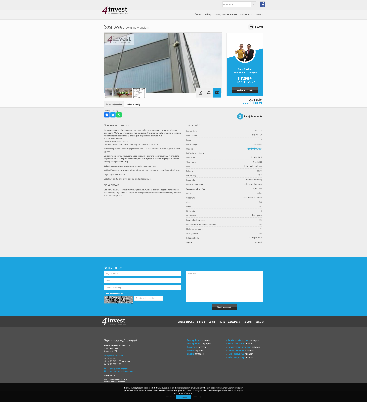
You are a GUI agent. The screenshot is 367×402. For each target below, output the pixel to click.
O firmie (197, 14)
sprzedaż (199, 340)
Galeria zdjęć (217, 93)
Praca (222, 321)
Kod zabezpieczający (114, 293)
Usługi (207, 14)
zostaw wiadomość (244, 90)
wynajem (199, 343)
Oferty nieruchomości (226, 14)
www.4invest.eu (109, 375)
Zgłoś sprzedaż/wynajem (118, 368)
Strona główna (186, 321)
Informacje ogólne (114, 104)
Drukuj (209, 93)
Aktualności (246, 14)
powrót (259, 27)
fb (262, 4)
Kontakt (259, 14)
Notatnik (248, 321)
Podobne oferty (133, 104)
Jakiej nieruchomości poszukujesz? (121, 371)
